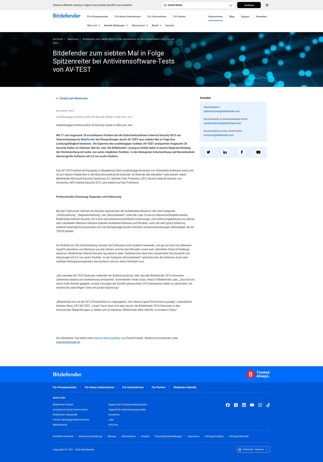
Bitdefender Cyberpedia (65, 414)
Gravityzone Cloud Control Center (70, 409)
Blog (231, 16)
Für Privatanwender (65, 387)
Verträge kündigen (214, 436)
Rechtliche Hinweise (63, 436)
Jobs (111, 419)
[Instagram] (260, 405)
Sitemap (111, 436)
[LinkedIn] (244, 405)
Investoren (114, 414)
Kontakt (145, 436)
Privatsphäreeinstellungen (168, 436)
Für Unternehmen (133, 387)
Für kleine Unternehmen (99, 387)
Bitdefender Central (63, 404)
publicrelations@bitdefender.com (222, 111)
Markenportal (60, 424)
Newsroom (73, 39)
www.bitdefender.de (68, 342)
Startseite (58, 39)
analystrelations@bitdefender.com (222, 123)
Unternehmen (128, 436)
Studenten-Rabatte (185, 387)
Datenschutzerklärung (90, 436)
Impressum (193, 436)
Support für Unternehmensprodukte (127, 409)
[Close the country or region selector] (267, 5)
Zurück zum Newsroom (74, 98)
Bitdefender (88, 139)
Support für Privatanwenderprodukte (128, 404)
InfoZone (113, 424)
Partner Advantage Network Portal (71, 419)
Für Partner (159, 387)
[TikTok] (268, 405)
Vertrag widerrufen (239, 436)
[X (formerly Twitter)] (236, 405)
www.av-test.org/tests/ (107, 338)
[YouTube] (252, 405)
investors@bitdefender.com (219, 135)
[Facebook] (228, 405)
